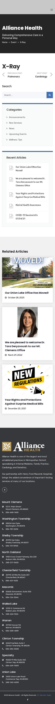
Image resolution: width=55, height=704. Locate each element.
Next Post (41, 75)
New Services (15, 123)
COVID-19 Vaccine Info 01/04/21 (27, 217)
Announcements (17, 117)
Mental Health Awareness (28, 205)
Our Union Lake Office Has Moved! (28, 169)
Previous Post (15, 75)
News (11, 128)
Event (13, 42)
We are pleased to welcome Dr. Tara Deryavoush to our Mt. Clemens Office (30, 182)
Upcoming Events (18, 134)
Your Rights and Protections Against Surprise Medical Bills (30, 195)
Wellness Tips (15, 139)
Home (4, 42)
